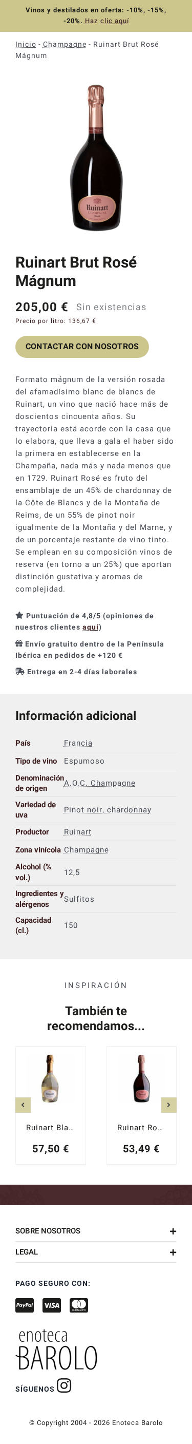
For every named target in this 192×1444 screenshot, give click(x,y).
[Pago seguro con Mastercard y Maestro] (64, 1385)
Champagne (65, 44)
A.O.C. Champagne (100, 783)
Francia (78, 743)
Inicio (25, 44)
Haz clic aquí (107, 21)
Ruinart (78, 832)
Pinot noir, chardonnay (108, 809)
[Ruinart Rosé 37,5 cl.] (141, 1105)
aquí (90, 627)
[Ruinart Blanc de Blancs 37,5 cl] (50, 1105)
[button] (96, 1231)
